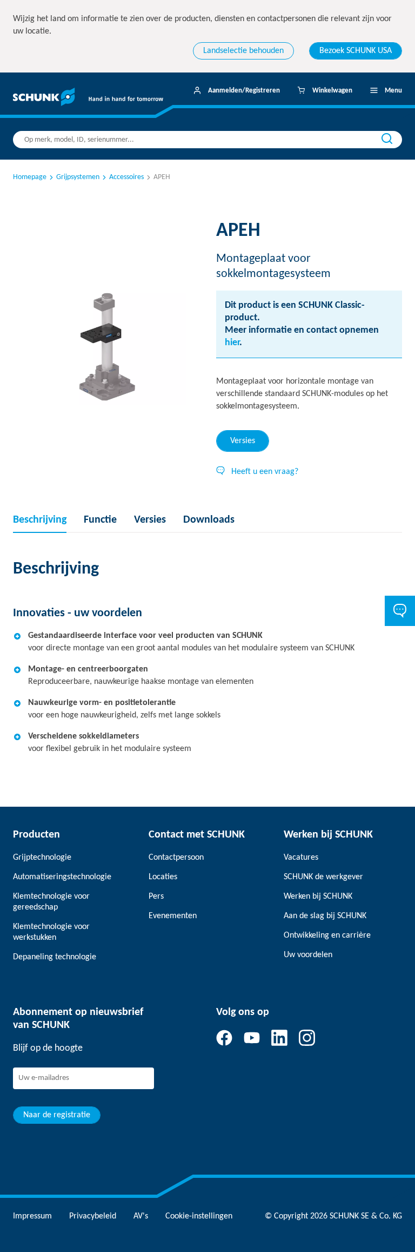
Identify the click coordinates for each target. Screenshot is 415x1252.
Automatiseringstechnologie (62, 877)
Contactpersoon (176, 857)
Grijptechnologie (42, 857)
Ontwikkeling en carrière (327, 935)
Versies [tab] (242, 441)
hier (232, 343)
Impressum (32, 1216)
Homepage (29, 177)
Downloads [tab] (209, 520)
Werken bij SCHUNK (318, 896)
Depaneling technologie (54, 957)
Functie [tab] (100, 520)
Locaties (163, 877)
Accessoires (126, 177)
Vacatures (301, 857)
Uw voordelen (308, 955)
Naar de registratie (56, 1115)
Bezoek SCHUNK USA (355, 51)
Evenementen (173, 916)
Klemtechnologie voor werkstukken (51, 932)
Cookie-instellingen (198, 1216)
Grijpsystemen (77, 177)
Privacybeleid (92, 1216)
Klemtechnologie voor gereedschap (51, 902)
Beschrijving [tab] (39, 520)
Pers (156, 896)
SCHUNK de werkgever (323, 877)
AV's (140, 1216)
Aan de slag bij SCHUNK (325, 916)
